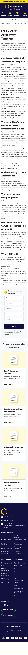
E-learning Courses (17, 548)
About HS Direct (19, 563)
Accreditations (6, 539)
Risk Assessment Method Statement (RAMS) (20, 537)
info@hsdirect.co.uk (10, 517)
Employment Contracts (5, 552)
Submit (14, 326)
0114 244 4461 (20, 1)
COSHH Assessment (5, 570)
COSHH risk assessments (8, 280)
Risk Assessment (6, 563)
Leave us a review (8, 609)
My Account (18, 578)
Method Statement (7, 566)
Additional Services (20, 566)
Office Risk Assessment (5, 579)
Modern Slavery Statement (19, 592)
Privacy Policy (18, 588)
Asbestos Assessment (5, 574)
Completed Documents (17, 552)
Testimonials (18, 596)
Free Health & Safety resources (14, 23)
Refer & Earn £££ (8, 615)
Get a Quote (18, 575)
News (16, 585)
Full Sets (4, 544)
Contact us (17, 569)
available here (8, 334)
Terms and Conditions (8, 628)
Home (2, 23)
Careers (16, 572)
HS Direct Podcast (7, 583)
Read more (7, 384)
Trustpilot (14, 19)
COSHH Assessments (18, 543)
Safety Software (6, 548)
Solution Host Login (18, 581)
